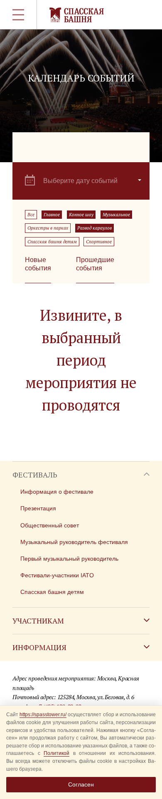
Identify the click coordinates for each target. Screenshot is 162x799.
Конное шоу (81, 215)
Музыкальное (116, 215)
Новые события (38, 264)
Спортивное (99, 242)
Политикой (56, 753)
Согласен (81, 784)
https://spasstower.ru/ (43, 714)
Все (30, 215)
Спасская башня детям (52, 242)
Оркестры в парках (47, 228)
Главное (52, 215)
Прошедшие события (95, 264)
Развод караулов (94, 228)
